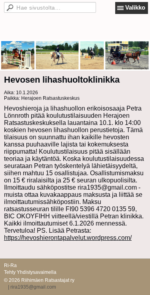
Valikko (135, 7)
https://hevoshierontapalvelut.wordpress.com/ (68, 237)
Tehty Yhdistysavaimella (30, 272)
